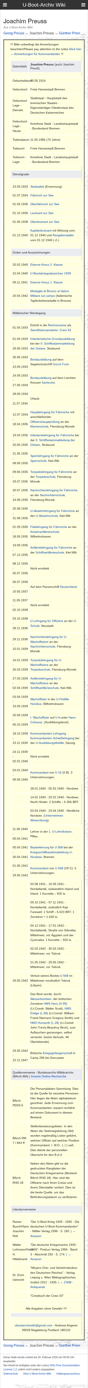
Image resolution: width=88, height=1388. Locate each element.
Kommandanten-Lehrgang (48, 733)
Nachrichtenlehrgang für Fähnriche (54, 490)
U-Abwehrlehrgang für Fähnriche (52, 511)
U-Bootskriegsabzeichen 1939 (50, 273)
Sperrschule (38, 460)
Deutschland (68, 586)
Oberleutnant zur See (44, 221)
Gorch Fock (61, 364)
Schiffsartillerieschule (50, 552)
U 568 (59, 847)
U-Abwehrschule (47, 515)
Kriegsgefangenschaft (57, 1053)
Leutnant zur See (42, 213)
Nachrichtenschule (52, 495)
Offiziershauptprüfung (45, 421)
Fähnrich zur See (42, 195)
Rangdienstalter (63, 235)
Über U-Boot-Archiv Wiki (37, 1373)
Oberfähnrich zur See (44, 204)
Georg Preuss (13, 33)
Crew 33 (65, 330)
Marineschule (39, 426)
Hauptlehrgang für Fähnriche (49, 412)
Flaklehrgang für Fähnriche (48, 527)
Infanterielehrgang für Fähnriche (52, 435)
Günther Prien (69, 33)
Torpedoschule (46, 476)
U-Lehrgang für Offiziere (46, 621)
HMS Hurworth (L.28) (44, 1022)
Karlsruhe (48, 382)
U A (57, 717)
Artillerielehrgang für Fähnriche (51, 547)
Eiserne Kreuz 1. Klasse (46, 282)
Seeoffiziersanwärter (44, 330)
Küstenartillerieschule (44, 531)
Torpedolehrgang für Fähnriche (51, 472)
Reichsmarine (57, 325)
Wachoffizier (38, 699)
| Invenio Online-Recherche (47, 1076)
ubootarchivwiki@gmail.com (33, 1325)
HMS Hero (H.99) (55, 1003)
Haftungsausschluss (68, 1373)
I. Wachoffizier (39, 717)
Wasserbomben (40, 999)
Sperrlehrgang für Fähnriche (49, 456)
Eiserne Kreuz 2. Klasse (46, 264)
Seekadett (37, 186)
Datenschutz (10, 1373)
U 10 (58, 772)
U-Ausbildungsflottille (50, 743)
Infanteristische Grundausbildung (52, 338)
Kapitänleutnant (40, 230)
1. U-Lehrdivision (60, 831)
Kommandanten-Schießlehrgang (52, 738)
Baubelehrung (39, 847)
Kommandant (39, 772)
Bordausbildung (40, 359)
